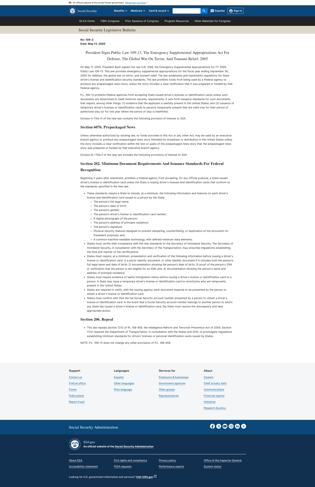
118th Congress (109, 21)
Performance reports (171, 466)
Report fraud (76, 401)
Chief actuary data (215, 383)
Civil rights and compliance (130, 460)
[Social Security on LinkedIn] (237, 427)
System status (212, 466)
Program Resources (177, 21)
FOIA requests (122, 466)
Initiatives (210, 401)
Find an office (77, 383)
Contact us (75, 377)
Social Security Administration (134, 446)
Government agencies (172, 383)
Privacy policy (167, 460)
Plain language (123, 389)
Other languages (124, 383)
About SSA (75, 460)
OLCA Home (87, 21)
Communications (214, 389)
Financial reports (214, 395)
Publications (76, 395)
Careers (208, 377)
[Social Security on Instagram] (231, 427)
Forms (73, 389)
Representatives (169, 395)
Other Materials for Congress (213, 21)
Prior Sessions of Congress (142, 21)
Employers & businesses (174, 377)
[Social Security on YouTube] (224, 427)
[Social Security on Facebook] (212, 427)
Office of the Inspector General (223, 460)
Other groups (167, 389)
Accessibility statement (83, 466)
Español (119, 377)
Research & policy (215, 408)
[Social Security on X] (218, 427)
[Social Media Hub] (243, 427)
